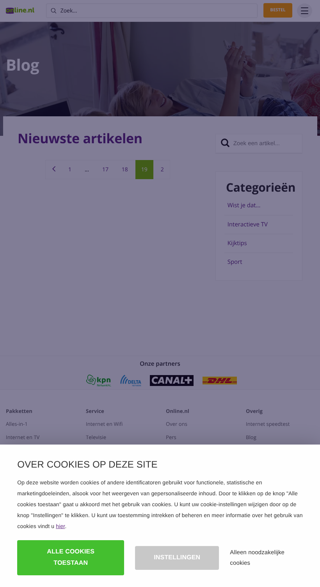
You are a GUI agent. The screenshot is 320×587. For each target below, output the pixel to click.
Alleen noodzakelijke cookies (257, 557)
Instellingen (177, 557)
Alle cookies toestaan (70, 557)
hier (60, 526)
